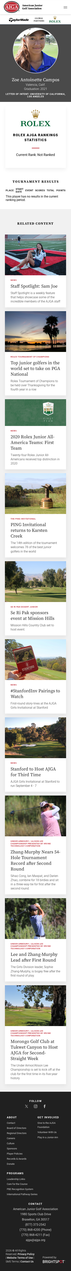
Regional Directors (17, 1133)
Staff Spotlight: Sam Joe (34, 286)
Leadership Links (16, 1179)
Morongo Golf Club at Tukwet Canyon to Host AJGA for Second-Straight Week (34, 1050)
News (14, 280)
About (12, 1117)
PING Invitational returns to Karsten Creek (29, 530)
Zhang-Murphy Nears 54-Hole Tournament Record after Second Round (35, 860)
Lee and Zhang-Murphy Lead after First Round (34, 957)
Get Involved (48, 1117)
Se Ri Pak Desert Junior (24, 607)
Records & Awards (17, 1158)
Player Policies (15, 1153)
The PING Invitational (23, 519)
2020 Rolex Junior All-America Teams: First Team (32, 442)
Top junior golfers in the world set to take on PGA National (35, 368)
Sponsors (12, 1148)
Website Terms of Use (20, 1257)
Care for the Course (17, 1184)
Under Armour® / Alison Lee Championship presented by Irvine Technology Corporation (31, 843)
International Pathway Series (22, 1194)
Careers (11, 1138)
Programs (15, 1173)
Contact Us (27, 1261)
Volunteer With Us (47, 1132)
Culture (10, 1143)
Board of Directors (16, 1128)
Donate (11, 1163)
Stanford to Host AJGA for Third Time (33, 772)
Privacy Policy (26, 1254)
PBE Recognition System (20, 1189)
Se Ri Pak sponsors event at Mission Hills (32, 615)
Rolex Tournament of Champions (30, 357)
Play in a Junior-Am (47, 1137)
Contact (11, 1122)
